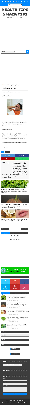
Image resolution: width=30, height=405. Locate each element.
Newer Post (5, 229)
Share (22, 155)
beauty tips (12, 364)
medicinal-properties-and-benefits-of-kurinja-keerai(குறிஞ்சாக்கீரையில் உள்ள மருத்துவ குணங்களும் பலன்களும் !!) (17, 326)
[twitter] (5, 1)
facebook (24, 233)
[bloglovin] (13, 1)
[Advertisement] (15, 34)
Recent (5, 293)
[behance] (22, 1)
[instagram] (24, 1)
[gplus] (8, 1)
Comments (24, 293)
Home (3, 85)
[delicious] (27, 1)
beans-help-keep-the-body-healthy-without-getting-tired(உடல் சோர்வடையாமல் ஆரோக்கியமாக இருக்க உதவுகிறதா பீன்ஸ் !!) (17, 319)
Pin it (9, 159)
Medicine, (18, 92)
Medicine (8, 85)
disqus (14, 233)
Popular (15, 293)
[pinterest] (11, 1)
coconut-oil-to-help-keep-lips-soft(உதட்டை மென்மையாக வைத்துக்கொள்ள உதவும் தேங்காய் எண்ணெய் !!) (14, 220)
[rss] (19, 1)
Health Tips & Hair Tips (15, 12)
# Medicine (7, 152)
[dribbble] (16, 1)
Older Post (24, 229)
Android (6, 364)
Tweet (9, 155)
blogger (6, 233)
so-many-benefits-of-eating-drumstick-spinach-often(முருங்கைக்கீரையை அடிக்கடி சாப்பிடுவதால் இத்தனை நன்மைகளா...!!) (14, 191)
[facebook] (3, 1)
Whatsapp (23, 159)
